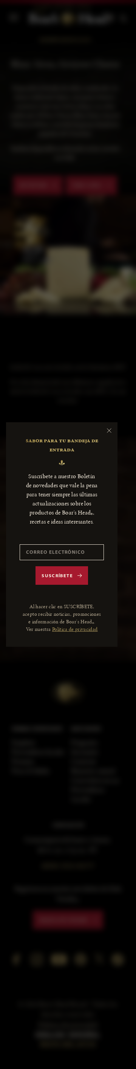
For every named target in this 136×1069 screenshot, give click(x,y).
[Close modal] (109, 430)
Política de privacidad (75, 629)
